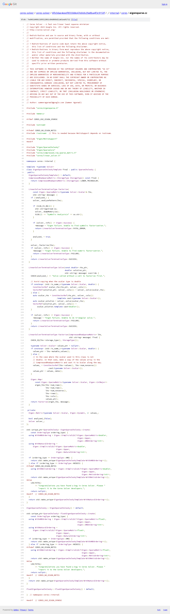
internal (114, 13)
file (74, 19)
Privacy (23, 610)
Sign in (164, 4)
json (165, 610)
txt (158, 610)
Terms (30, 610)
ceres (124, 13)
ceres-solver (27, 13)
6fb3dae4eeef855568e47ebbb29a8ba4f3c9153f (78, 13)
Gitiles (16, 610)
